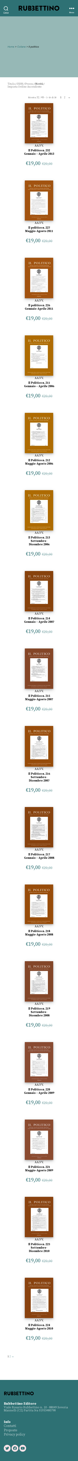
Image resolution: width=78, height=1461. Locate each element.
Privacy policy (14, 1434)
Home (11, 46)
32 (38, 97)
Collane (21, 46)
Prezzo (29, 84)
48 (42, 97)
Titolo (11, 84)
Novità (39, 84)
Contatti (10, 1426)
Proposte (10, 1430)
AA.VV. (39, 146)
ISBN (20, 84)
